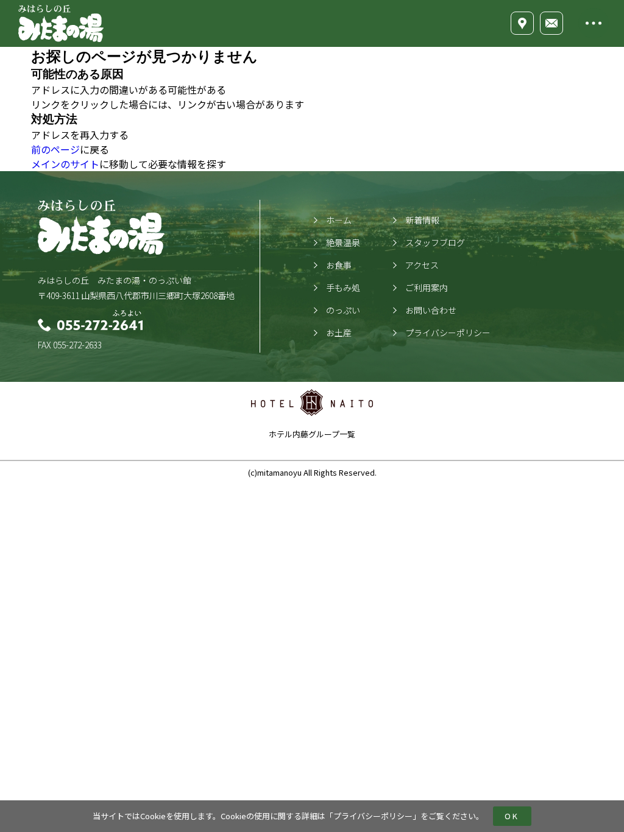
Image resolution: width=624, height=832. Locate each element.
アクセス (422, 265)
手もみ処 (343, 287)
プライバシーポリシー (373, 816)
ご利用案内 (426, 287)
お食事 (339, 265)
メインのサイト (65, 164)
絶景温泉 (343, 242)
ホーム (339, 220)
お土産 (339, 332)
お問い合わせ (430, 310)
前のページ (55, 149)
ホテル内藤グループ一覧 (312, 434)
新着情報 (422, 220)
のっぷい (343, 310)
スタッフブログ (435, 242)
